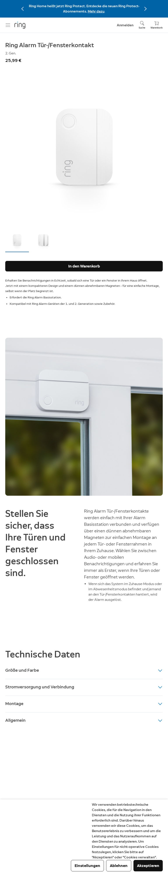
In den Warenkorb (84, 266)
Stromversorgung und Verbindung (39, 686)
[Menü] (7, 25)
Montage (14, 703)
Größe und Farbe (22, 670)
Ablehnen (119, 865)
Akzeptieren (148, 865)
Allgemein (15, 720)
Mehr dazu (96, 11)
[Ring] (19, 25)
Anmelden (125, 25)
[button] (17, 240)
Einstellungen (87, 865)
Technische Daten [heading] (42, 654)
